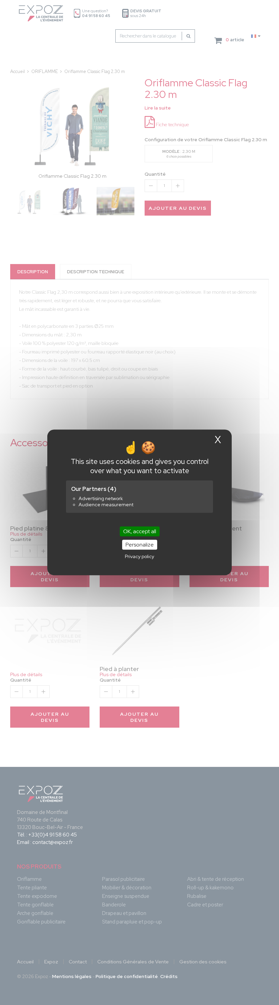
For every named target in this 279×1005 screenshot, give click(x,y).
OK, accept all (139, 531)
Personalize (140, 545)
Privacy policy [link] (139, 557)
